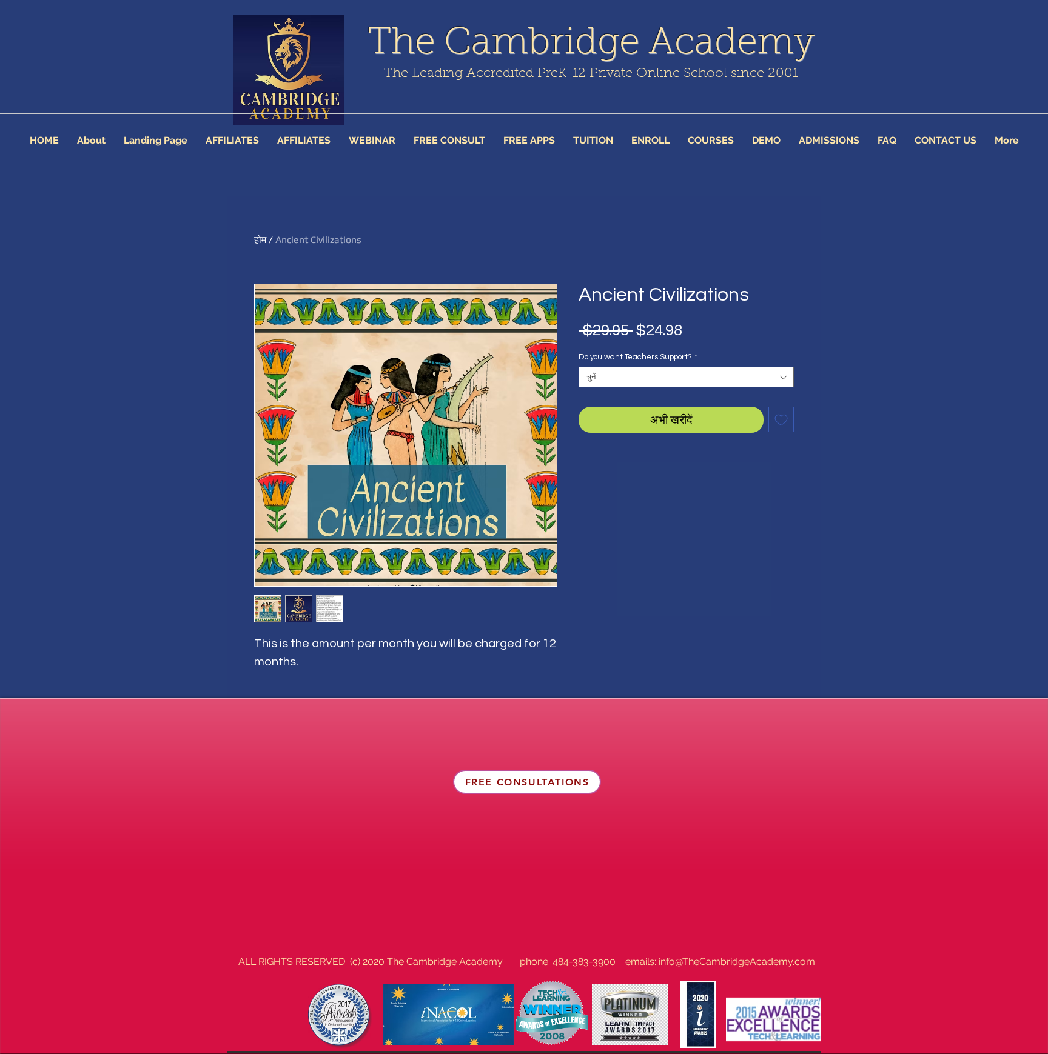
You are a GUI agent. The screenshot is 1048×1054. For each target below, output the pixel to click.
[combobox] (686, 377)
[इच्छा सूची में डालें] (781, 419)
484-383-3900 (584, 961)
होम (260, 239)
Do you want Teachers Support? (638, 357)
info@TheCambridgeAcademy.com (737, 961)
